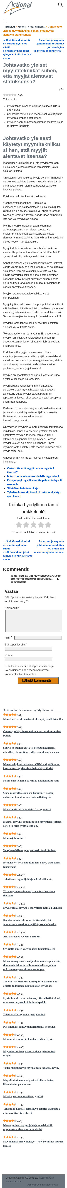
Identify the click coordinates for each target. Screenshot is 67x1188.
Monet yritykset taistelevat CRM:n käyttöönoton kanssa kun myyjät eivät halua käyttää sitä (31, 766)
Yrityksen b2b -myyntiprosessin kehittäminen (29, 850)
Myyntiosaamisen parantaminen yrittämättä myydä (29, 1053)
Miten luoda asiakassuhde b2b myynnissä (33, 476)
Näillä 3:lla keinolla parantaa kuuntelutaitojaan (31, 780)
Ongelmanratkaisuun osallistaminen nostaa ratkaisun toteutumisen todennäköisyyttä (28, 794)
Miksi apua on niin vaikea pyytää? (23, 1096)
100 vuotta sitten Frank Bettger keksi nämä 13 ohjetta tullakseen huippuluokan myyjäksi (30, 983)
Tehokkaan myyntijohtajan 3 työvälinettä (27, 879)
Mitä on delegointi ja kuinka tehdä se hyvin (28, 1039)
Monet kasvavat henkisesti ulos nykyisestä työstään (33, 719)
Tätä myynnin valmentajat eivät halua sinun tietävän (29, 893)
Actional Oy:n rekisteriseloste (42, 1184)
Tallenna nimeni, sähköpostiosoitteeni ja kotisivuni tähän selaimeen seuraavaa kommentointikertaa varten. (29, 670)
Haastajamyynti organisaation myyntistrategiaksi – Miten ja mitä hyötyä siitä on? (33, 823)
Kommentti (12, 607)
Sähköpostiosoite (16, 644)
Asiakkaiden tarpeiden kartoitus (22, 936)
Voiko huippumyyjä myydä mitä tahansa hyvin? (31, 1067)
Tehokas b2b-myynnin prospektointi (24, 1014)
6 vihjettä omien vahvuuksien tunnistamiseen (29, 948)
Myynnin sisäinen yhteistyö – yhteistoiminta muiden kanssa (33, 1143)
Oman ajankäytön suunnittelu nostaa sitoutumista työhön (32, 733)
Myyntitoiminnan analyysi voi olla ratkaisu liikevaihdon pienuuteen (28, 1082)
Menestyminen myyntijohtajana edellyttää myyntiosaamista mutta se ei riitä (28, 1127)
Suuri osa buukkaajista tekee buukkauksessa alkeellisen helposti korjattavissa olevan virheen (31, 749)
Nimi (8, 637)
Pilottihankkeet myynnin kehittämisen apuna (29, 1026)
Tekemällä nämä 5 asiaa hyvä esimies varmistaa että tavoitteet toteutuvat (31, 1110)
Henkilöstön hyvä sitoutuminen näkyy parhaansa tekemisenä (31, 864)
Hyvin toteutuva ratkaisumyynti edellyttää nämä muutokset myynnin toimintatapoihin (31, 1000)
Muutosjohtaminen (14, 838)
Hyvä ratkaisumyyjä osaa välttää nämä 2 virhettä (32, 907)
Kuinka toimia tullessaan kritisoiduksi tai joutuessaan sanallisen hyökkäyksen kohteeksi (29, 922)
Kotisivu (9, 655)
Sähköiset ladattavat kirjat (23, 488)
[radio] (19, 525)
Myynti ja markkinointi (31, 26)
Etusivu (10, 26)
